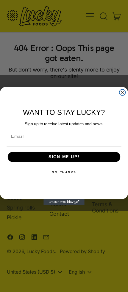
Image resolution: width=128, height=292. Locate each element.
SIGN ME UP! (64, 157)
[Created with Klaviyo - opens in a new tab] (64, 202)
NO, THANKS (64, 172)
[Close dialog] (122, 92)
